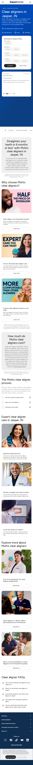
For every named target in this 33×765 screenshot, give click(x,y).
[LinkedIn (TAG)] (27, 740)
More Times (22, 65)
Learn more (16, 228)
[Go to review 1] (7, 93)
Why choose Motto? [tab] (21, 130)
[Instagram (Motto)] (5, 740)
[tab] (16, 397)
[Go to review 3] (10, 93)
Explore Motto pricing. (20, 366)
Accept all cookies (10, 757)
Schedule (10, 65)
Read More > (16, 585)
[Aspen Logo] (16, 2)
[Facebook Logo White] (11, 740)
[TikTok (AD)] (16, 740)
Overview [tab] (11, 130)
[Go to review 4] (11, 93)
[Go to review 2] (9, 93)
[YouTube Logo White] (22, 740)
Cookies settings (22, 757)
